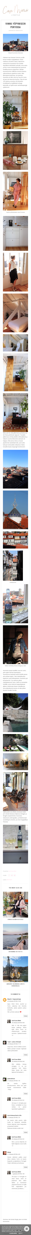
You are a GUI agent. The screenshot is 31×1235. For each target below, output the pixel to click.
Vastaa (25, 1016)
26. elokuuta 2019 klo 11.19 (14, 1044)
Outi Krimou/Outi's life (14, 1115)
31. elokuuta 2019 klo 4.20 (13, 1154)
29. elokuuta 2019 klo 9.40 (18, 1061)
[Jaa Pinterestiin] (15, 875)
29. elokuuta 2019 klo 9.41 (18, 1100)
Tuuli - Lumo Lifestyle (14, 1042)
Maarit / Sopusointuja (14, 999)
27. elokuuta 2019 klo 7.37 (13, 1117)
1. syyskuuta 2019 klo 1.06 (18, 1174)
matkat (9, 879)
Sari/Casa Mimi (16, 1020)
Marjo (9, 1152)
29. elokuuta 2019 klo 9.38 (18, 1022)
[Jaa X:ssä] (12, 875)
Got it (20, 1233)
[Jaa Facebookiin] (9, 875)
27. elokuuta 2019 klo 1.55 (13, 1080)
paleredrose (11, 1078)
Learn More (13, 1233)
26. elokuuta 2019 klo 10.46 (14, 1001)
